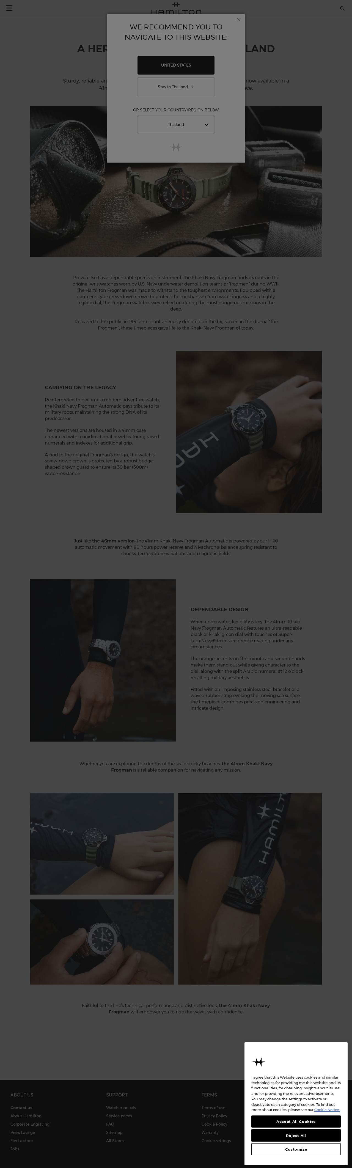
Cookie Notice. (327, 1109)
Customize (296, 1149)
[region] (296, 1103)
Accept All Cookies (296, 1121)
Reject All (296, 1135)
